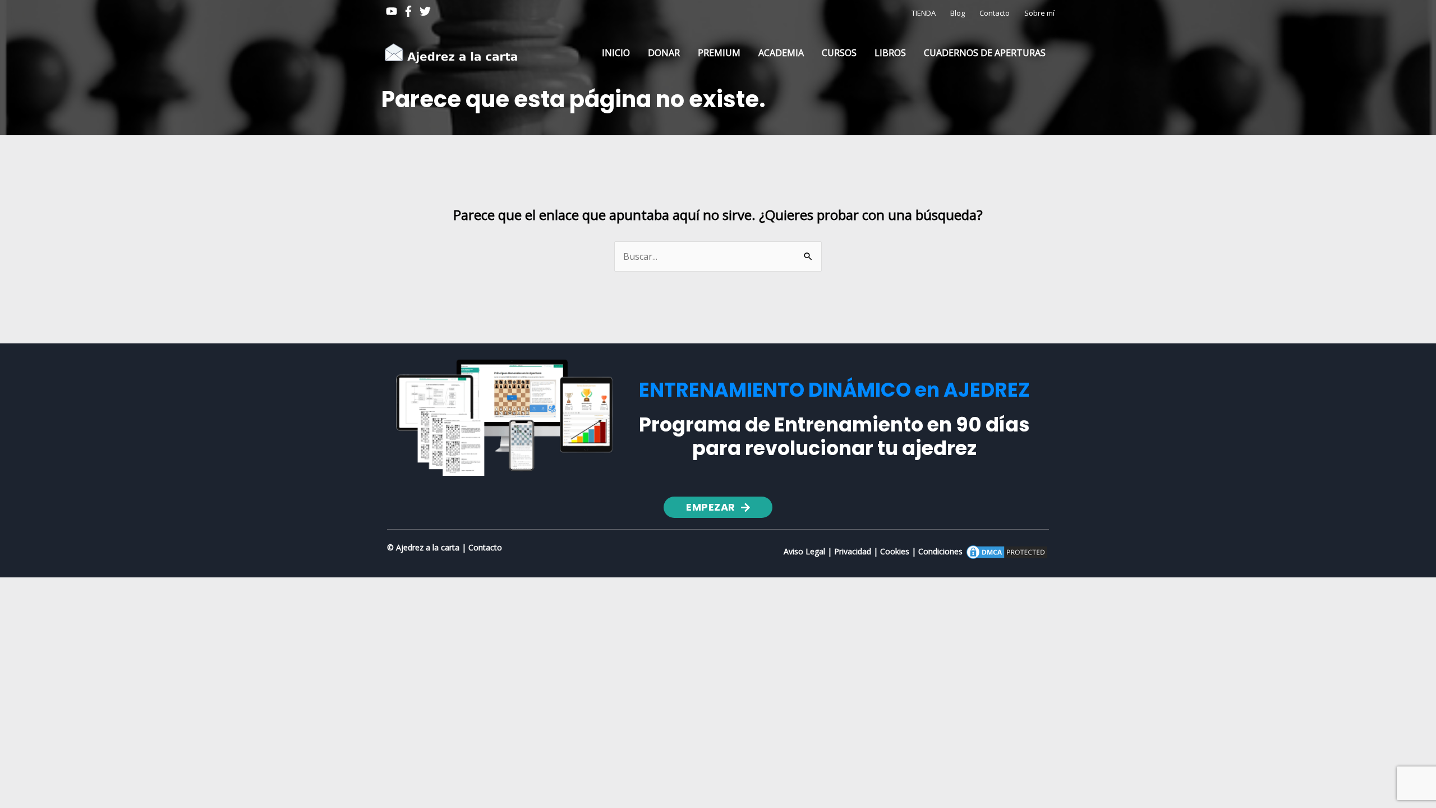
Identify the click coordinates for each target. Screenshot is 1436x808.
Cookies (894, 551)
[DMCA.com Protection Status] (1007, 551)
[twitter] (427, 11)
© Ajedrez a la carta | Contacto (444, 547)
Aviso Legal (804, 551)
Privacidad (852, 551)
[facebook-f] (410, 11)
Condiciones (940, 551)
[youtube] (393, 11)
